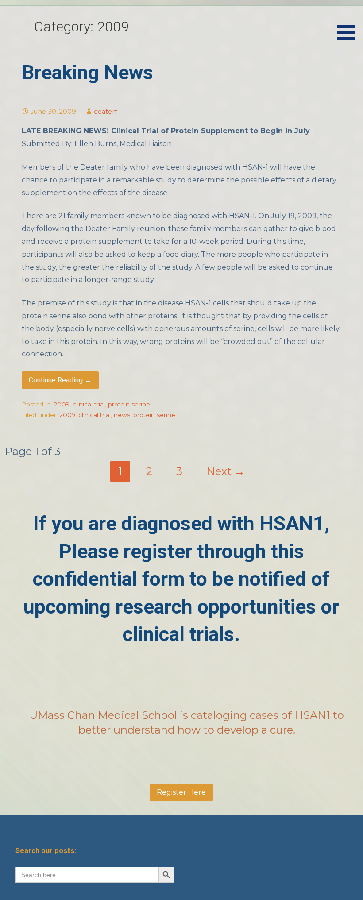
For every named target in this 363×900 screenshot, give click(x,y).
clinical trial (89, 404)
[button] (349, 21)
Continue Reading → (60, 380)
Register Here (181, 792)
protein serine (129, 404)
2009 (62, 404)
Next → (225, 471)
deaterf (105, 112)
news (122, 414)
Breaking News (87, 72)
